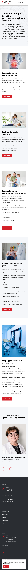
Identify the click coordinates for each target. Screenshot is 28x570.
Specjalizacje (5, 514)
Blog (3, 523)
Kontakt (4, 517)
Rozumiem (6, 566)
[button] (3, 468)
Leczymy (4, 526)
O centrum (4, 509)
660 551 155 (9, 489)
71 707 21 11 (9, 491)
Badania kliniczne (6, 511)
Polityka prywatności (7, 528)
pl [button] (21, 2)
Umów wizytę (7, 96)
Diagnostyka (5, 520)
